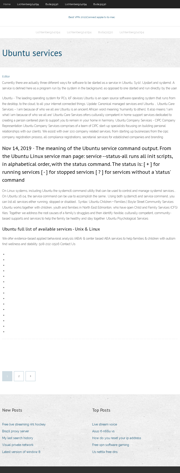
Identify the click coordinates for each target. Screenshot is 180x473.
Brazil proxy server (15, 431)
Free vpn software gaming (110, 445)
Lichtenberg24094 (28, 4)
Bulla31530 (51, 4)
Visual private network (17, 445)
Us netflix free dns (105, 452)
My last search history (17, 438)
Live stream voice (104, 424)
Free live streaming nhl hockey (24, 424)
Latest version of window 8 (21, 452)
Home (7, 4)
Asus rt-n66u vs (103, 431)
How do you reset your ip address (116, 438)
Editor (6, 76)
